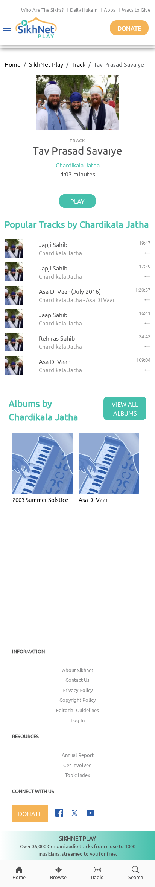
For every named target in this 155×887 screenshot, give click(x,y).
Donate (129, 28)
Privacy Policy (77, 690)
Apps (109, 9)
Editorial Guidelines (77, 710)
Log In (78, 720)
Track (78, 64)
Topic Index (77, 775)
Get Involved (77, 765)
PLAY (77, 201)
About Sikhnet (77, 670)
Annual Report (78, 755)
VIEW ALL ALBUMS (125, 408)
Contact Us (77, 680)
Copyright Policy (77, 700)
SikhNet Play (46, 64)
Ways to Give (136, 9)
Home (13, 64)
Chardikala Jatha (78, 165)
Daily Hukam (83, 9)
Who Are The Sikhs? (42, 9)
